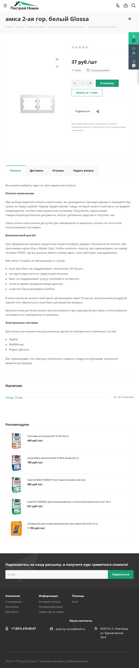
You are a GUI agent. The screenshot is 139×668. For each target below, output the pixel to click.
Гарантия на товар (51, 612)
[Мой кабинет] (126, 5)
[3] (80, 47)
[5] (87, 47)
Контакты (11, 612)
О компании (13, 601)
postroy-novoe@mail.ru (70, 629)
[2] (76, 47)
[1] (73, 47)
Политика (11, 606)
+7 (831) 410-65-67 (23, 629)
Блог (75, 601)
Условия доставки (51, 606)
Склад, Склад (13, 397)
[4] (83, 47)
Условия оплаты (49, 601)
